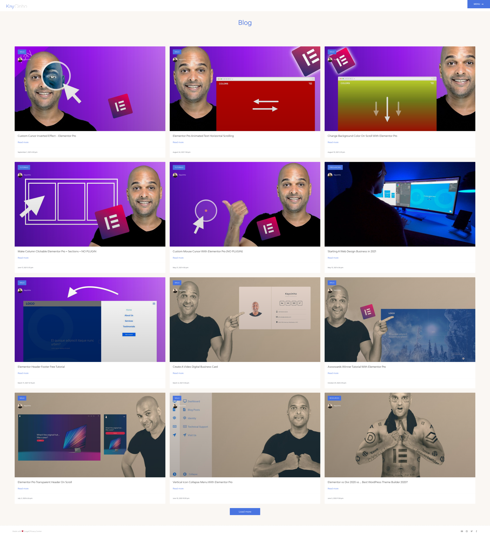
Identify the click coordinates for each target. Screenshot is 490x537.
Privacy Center (36, 531)
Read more (23, 142)
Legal (27, 531)
